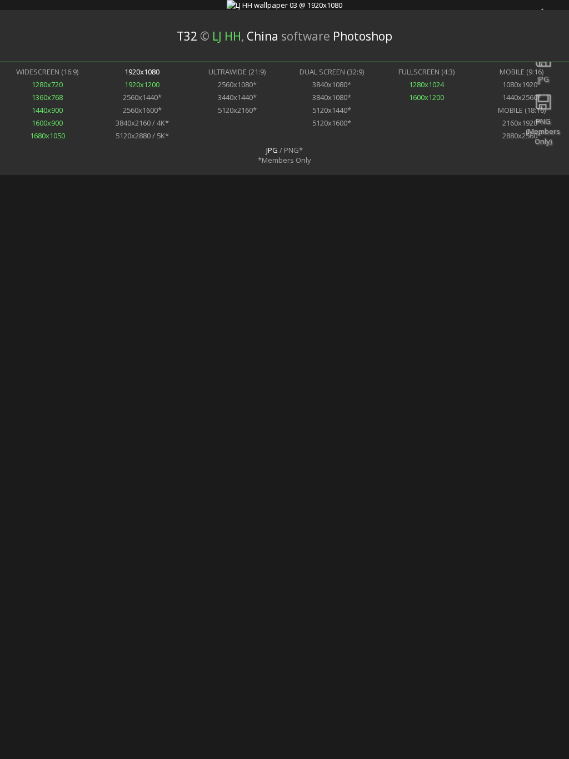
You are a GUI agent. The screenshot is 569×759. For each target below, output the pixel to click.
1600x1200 (426, 97)
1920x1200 (141, 84)
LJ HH (226, 36)
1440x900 (47, 110)
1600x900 (47, 123)
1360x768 (47, 97)
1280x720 (47, 84)
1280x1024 (426, 84)
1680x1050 (47, 136)
